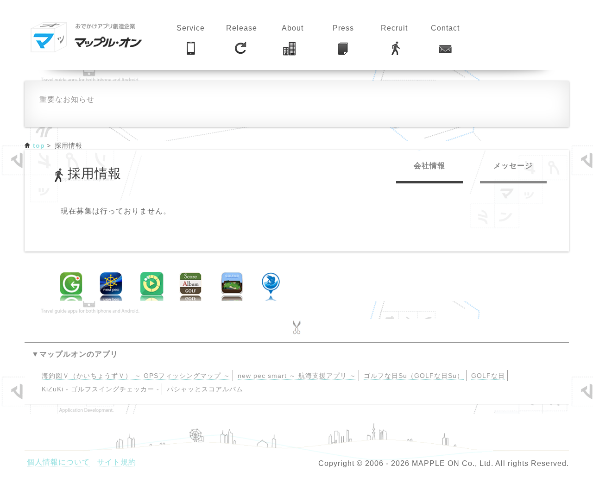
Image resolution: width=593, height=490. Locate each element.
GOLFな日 (488, 375)
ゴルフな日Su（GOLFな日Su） (414, 375)
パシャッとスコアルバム (205, 389)
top (39, 145)
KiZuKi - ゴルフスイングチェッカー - (100, 389)
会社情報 (429, 166)
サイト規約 (116, 462)
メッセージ (513, 166)
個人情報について (58, 462)
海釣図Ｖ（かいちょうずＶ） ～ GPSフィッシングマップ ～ (136, 375)
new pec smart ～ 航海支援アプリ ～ (297, 375)
